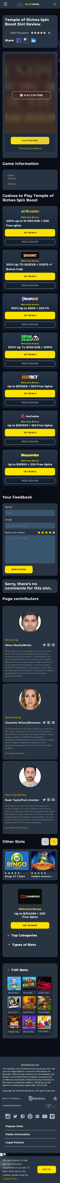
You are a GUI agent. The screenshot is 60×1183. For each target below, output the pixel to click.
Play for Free (33, 95)
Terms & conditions (30, 148)
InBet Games (17, 853)
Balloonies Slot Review (14, 993)
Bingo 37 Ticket (15, 876)
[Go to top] (54, 1177)
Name (8, 507)
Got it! (47, 1169)
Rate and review (15, 532)
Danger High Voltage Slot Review (14, 1031)
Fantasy (46, 868)
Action (20, 868)
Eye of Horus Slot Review (29, 1012)
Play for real (30, 140)
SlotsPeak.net (30, 1065)
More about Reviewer (15, 753)
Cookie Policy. (9, 1178)
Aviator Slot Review (44, 993)
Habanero (43, 853)
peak (32, 4)
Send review (18, 569)
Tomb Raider (44, 1012)
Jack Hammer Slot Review (14, 1012)
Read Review (30, 241)
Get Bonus (30, 233)
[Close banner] (1, 1154)
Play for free (17, 861)
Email (8, 519)
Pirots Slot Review (29, 993)
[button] (45, 841)
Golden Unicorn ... (42, 876)
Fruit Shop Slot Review (44, 1031)
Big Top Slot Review (29, 1031)
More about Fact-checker (16, 827)
